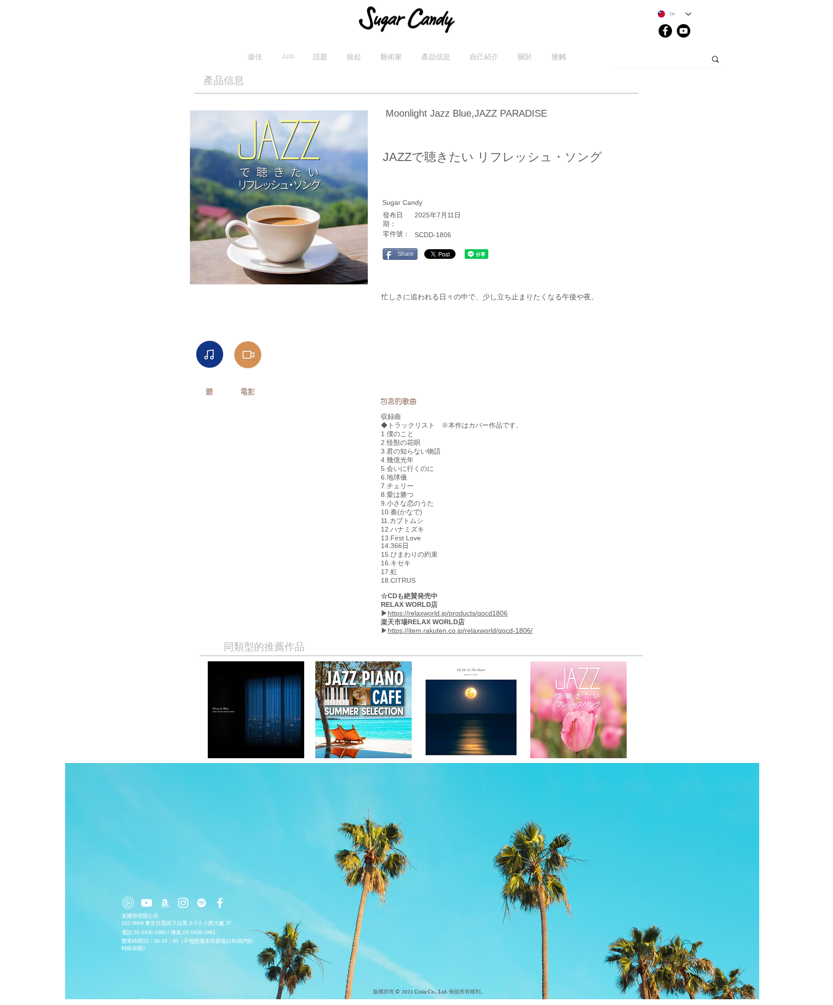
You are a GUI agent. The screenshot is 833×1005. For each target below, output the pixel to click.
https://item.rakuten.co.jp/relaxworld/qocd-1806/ (460, 630)
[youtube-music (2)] (128, 903)
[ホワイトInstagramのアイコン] (183, 903)
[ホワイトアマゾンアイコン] (165, 903)
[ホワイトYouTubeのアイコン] (146, 903)
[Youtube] (683, 31)
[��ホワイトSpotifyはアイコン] (201, 903)
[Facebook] (665, 31)
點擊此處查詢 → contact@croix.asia (176, 1001)
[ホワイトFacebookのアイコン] (220, 903)
